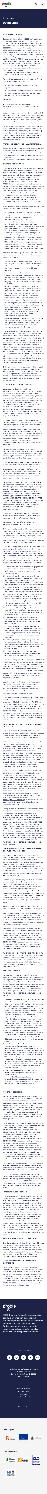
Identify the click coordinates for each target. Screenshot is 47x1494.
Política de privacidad (23, 1388)
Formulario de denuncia (23, 1397)
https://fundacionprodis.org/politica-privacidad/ (26, 159)
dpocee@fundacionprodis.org (14, 72)
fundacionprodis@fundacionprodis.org (24, 1369)
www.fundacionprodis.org (12, 106)
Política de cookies (23, 1391)
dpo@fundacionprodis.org (31, 68)
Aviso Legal (23, 1394)
